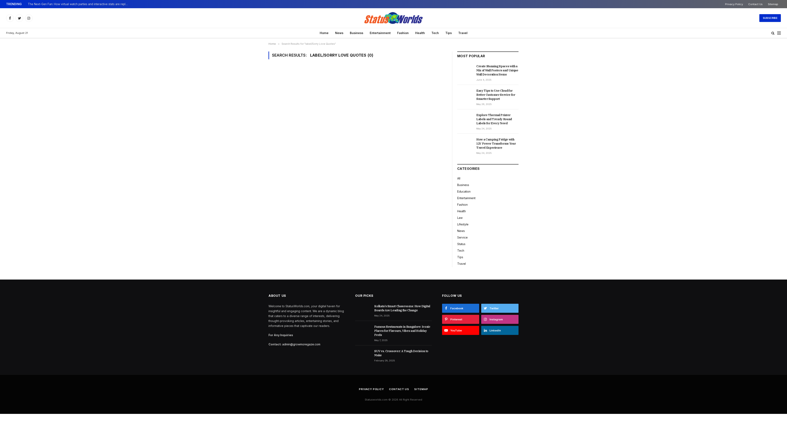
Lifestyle (463, 224)
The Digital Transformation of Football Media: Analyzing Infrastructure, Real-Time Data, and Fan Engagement (79, 4)
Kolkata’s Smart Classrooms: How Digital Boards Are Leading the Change (402, 308)
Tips (448, 33)
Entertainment (380, 33)
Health (420, 33)
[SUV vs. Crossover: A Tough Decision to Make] (363, 356)
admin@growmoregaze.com (301, 344)
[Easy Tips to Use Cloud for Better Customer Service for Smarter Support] (465, 95)
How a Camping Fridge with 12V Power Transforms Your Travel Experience (496, 144)
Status (461, 244)
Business (356, 33)
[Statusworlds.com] (393, 18)
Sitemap (773, 4)
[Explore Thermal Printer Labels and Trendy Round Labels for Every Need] (465, 120)
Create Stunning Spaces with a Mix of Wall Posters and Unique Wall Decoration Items (497, 70)
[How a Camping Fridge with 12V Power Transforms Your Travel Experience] (465, 144)
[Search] (773, 33)
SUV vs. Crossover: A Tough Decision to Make (401, 353)
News (339, 33)
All (458, 178)
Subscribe (770, 17)
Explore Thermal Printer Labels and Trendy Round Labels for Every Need (494, 119)
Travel (462, 33)
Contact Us (755, 4)
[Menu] (779, 33)
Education (464, 191)
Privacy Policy (734, 4)
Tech (435, 33)
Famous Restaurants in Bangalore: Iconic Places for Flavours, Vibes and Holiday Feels (402, 331)
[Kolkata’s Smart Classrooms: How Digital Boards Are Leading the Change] (363, 311)
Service (462, 237)
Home (324, 33)
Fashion (403, 33)
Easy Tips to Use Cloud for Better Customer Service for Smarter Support (495, 95)
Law (460, 217)
